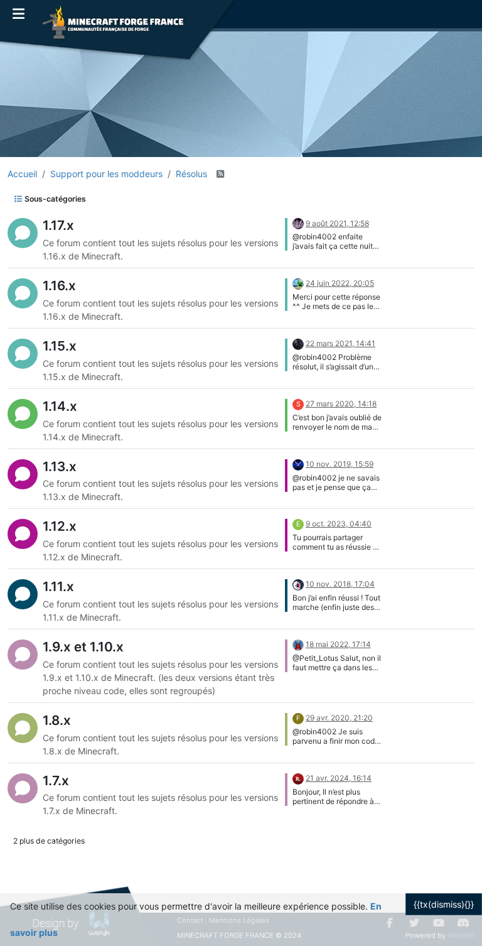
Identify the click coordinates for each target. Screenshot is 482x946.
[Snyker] (298, 584)
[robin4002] (298, 778)
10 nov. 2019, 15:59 (339, 464)
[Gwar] (298, 223)
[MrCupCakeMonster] (298, 464)
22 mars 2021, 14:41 (340, 343)
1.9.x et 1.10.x (83, 647)
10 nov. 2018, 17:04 (340, 584)
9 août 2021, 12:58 (337, 223)
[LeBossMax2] (298, 644)
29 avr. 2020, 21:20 (339, 717)
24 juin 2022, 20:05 (340, 283)
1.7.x (56, 780)
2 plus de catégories (49, 840)
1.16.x (59, 285)
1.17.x (58, 225)
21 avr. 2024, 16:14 (339, 778)
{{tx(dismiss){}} (444, 904)
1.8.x (57, 720)
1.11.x (58, 586)
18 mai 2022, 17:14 (338, 644)
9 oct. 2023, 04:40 (339, 523)
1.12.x (60, 526)
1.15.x (60, 346)
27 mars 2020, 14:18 (341, 403)
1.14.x (60, 406)
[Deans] (298, 343)
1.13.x (60, 466)
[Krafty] (298, 283)
